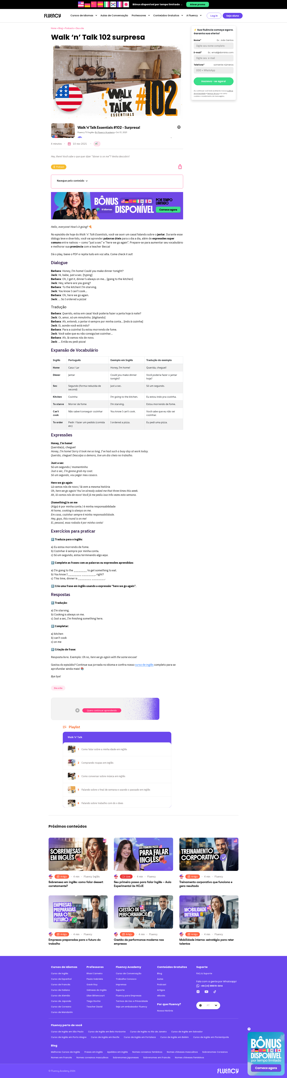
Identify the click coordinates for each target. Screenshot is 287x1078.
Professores (139, 15)
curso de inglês (144, 664)
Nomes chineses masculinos (182, 1051)
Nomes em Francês (61, 1057)
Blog (60, 28)
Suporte (120, 990)
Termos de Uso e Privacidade (132, 1001)
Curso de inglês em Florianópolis (211, 1037)
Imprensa (121, 984)
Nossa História (165, 1010)
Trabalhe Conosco (126, 978)
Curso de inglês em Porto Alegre (68, 1037)
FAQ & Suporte (204, 973)
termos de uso (213, 93)
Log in (214, 15)
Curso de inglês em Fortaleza (140, 1037)
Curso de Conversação (128, 973)
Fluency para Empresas (128, 995)
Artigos (161, 990)
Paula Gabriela (95, 978)
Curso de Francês (60, 984)
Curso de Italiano (60, 990)
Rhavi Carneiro (95, 973)
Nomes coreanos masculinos (92, 1057)
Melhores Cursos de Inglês (65, 1051)
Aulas (160, 978)
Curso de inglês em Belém (174, 1037)
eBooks (161, 995)
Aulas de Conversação (114, 15)
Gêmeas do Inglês (97, 990)
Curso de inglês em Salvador (187, 1031)
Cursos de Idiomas (81, 15)
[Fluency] (52, 16)
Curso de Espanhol (61, 978)
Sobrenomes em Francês (156, 1057)
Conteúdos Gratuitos (166, 15)
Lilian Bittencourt (96, 995)
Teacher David (94, 1006)
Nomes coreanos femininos (147, 1051)
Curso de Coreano (61, 1006)
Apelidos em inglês (117, 1051)
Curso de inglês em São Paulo (67, 1031)
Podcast (60, 167)
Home (53, 28)
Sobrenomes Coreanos (215, 1051)
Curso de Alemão (60, 995)
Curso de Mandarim (62, 1012)
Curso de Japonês (61, 1001)
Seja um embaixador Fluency (131, 1006)
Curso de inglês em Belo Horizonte (107, 1031)
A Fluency (192, 15)
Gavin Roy (92, 984)
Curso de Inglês (59, 973)
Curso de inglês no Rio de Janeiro (148, 1031)
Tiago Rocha (93, 1001)
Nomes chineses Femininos (189, 1057)
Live (128, 876)
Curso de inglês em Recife (105, 1037)
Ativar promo (197, 4)
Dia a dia (80, 28)
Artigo (63, 876)
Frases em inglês (93, 1051)
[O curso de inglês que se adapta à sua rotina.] (117, 205)
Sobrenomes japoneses (126, 1057)
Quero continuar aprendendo (102, 710)
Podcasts (69, 28)
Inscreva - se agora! (213, 81)
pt (208, 1005)
